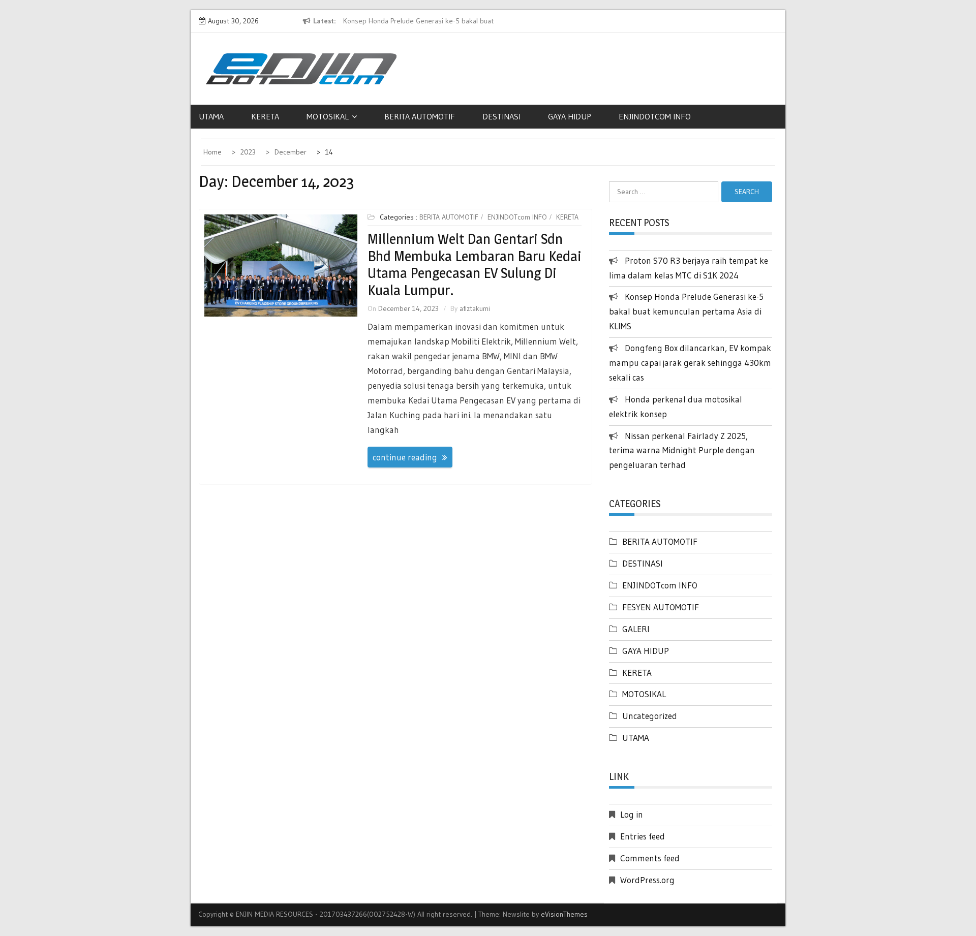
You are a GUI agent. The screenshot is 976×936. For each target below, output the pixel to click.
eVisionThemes (564, 914)
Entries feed (642, 836)
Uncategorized (649, 715)
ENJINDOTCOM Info (655, 116)
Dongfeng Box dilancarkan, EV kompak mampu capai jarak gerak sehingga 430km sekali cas (690, 362)
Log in (631, 814)
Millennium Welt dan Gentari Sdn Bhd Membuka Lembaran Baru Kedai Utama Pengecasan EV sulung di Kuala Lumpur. (475, 264)
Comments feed (650, 858)
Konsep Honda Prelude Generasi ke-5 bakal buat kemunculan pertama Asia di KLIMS (686, 311)
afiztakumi (475, 308)
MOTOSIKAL (328, 116)
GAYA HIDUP (569, 116)
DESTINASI (501, 116)
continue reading (405, 457)
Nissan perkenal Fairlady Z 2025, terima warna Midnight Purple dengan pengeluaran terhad (682, 450)
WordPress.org (647, 880)
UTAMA (211, 116)
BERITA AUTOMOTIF (419, 116)
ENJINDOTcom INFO (517, 217)
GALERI (636, 628)
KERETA (265, 116)
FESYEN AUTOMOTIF (660, 607)
